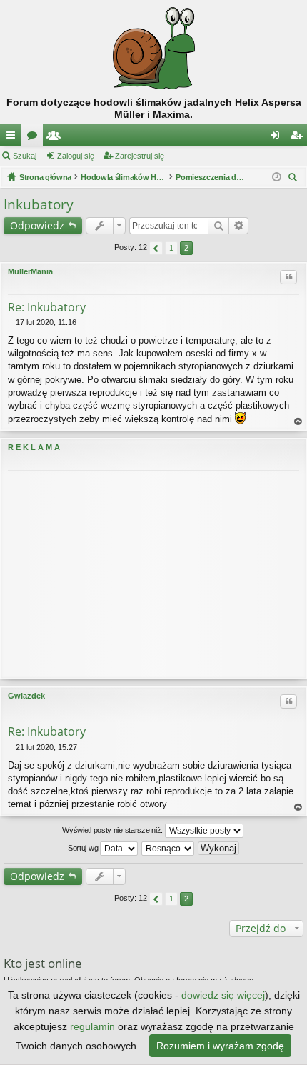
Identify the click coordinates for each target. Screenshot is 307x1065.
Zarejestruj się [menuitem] (299, 138)
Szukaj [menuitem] (294, 179)
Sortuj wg (84, 848)
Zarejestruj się (139, 155)
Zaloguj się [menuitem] (278, 138)
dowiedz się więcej (223, 995)
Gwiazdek (26, 695)
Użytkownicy (56, 138)
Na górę (298, 421)
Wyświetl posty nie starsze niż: (113, 830)
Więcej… (13, 138)
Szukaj (24, 155)
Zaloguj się (75, 155)
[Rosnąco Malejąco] (168, 848)
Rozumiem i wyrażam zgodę (220, 1045)
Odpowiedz (37, 225)
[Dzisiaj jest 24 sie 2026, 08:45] (276, 177)
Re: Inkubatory (47, 307)
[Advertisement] (153, 574)
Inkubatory (39, 204)
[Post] (12, 322)
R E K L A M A (34, 447)
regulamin (92, 1026)
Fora (35, 138)
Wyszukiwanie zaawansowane (238, 225)
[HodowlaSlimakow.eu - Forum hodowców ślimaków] (153, 48)
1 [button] (171, 248)
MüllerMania (30, 271)
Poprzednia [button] (156, 248)
